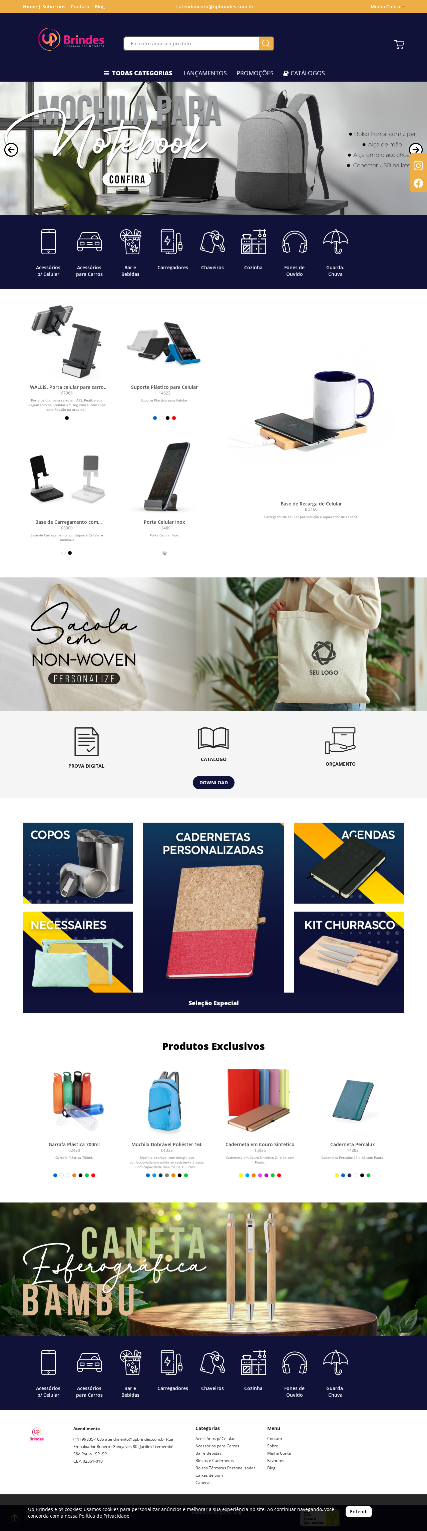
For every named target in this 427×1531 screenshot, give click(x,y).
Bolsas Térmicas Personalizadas (225, 1468)
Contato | (82, 6)
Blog (100, 6)
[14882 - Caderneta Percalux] (352, 1100)
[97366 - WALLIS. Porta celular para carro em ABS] (66, 341)
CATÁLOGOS (307, 73)
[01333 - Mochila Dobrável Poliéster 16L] (167, 1100)
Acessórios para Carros (217, 1446)
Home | (32, 6)
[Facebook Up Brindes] (94, 1485)
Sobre (272, 1446)
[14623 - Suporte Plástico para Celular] (164, 341)
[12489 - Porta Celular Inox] (164, 476)
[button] (11, 150)
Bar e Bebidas (208, 1453)
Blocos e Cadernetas (214, 1460)
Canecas (203, 1482)
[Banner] (213, 644)
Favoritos (275, 1460)
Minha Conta (279, 1453)
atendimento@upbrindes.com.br (135, 1439)
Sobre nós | (55, 6)
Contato (274, 1438)
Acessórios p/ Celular (215, 1438)
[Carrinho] (399, 43)
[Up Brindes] (71, 39)
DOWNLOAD (213, 782)
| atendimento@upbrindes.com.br (213, 6)
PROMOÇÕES (255, 73)
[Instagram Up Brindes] (78, 1485)
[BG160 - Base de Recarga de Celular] (311, 414)
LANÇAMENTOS (205, 73)
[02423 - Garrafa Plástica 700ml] (74, 1100)
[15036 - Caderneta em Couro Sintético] (260, 1100)
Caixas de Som (209, 1475)
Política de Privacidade (104, 1516)
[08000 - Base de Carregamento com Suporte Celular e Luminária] (66, 476)
